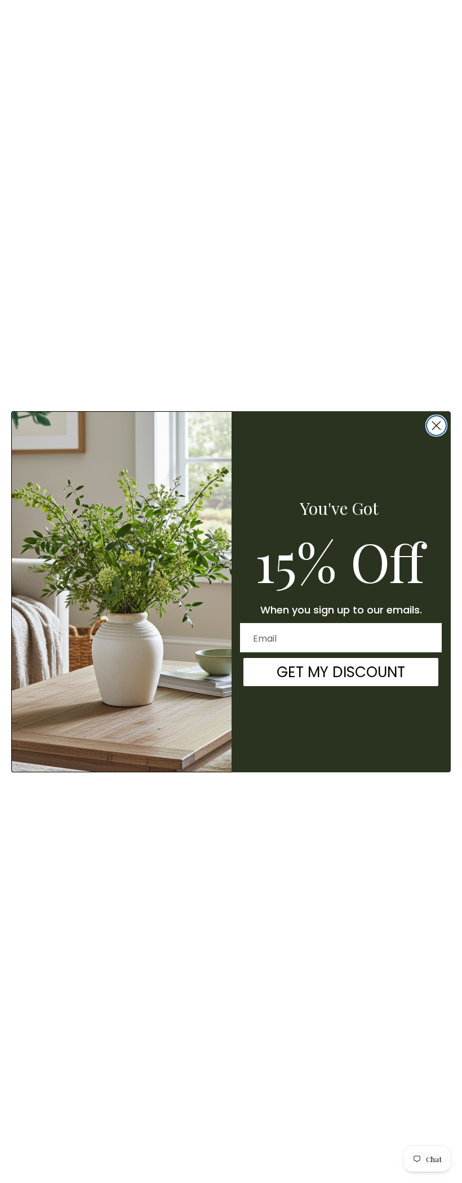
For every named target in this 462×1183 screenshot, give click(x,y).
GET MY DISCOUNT (341, 672)
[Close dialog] (436, 425)
